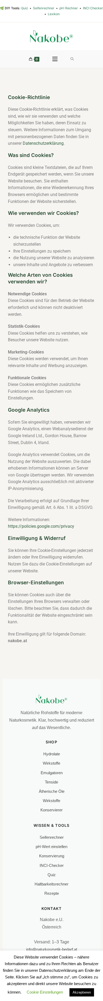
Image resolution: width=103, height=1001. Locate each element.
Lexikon (54, 14)
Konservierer (51, 810)
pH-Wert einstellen (51, 846)
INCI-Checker (52, 865)
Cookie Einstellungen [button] (45, 992)
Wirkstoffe (51, 763)
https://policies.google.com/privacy (41, 526)
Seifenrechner (44, 8)
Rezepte (51, 893)
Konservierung (51, 856)
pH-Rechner (69, 8)
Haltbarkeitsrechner (51, 884)
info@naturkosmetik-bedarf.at (51, 949)
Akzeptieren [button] (82, 993)
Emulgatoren (52, 772)
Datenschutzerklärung (43, 143)
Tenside (51, 782)
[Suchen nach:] (72, 59)
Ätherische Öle (51, 791)
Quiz (25, 8)
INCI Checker (93, 8)
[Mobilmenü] (54, 59)
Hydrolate (51, 754)
